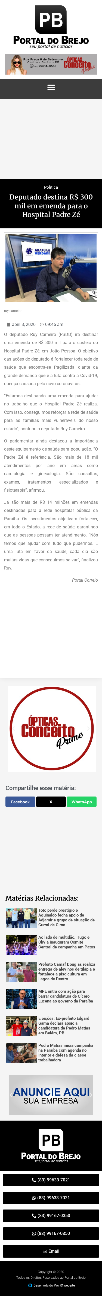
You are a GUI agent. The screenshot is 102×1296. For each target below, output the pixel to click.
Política (51, 187)
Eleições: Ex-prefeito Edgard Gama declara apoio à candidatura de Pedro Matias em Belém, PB (64, 1025)
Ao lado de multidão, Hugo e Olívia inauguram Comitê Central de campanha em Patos (66, 942)
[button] (51, 87)
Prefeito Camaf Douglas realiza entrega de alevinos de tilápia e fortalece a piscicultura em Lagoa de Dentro (66, 971)
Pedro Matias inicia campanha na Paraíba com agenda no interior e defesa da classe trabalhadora (65, 1052)
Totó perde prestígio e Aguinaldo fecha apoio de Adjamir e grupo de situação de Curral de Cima (66, 917)
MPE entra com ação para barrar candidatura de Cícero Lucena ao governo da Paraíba (65, 996)
